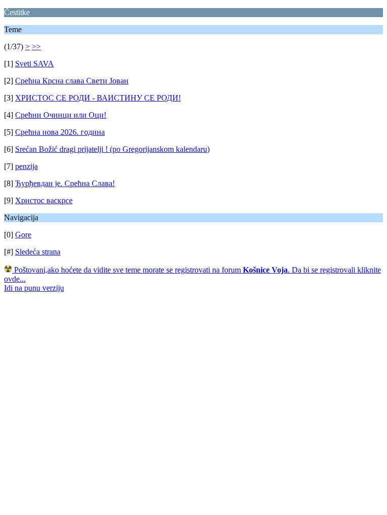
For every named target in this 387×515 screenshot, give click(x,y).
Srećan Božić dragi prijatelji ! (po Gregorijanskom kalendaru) (112, 149)
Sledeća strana (37, 251)
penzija (26, 166)
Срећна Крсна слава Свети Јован (71, 80)
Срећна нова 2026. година (60, 132)
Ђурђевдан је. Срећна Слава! (65, 183)
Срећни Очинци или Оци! (60, 115)
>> (36, 46)
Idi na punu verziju (34, 288)
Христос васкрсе (44, 200)
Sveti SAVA (34, 63)
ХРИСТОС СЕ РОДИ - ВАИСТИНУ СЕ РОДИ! (98, 98)
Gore (23, 234)
